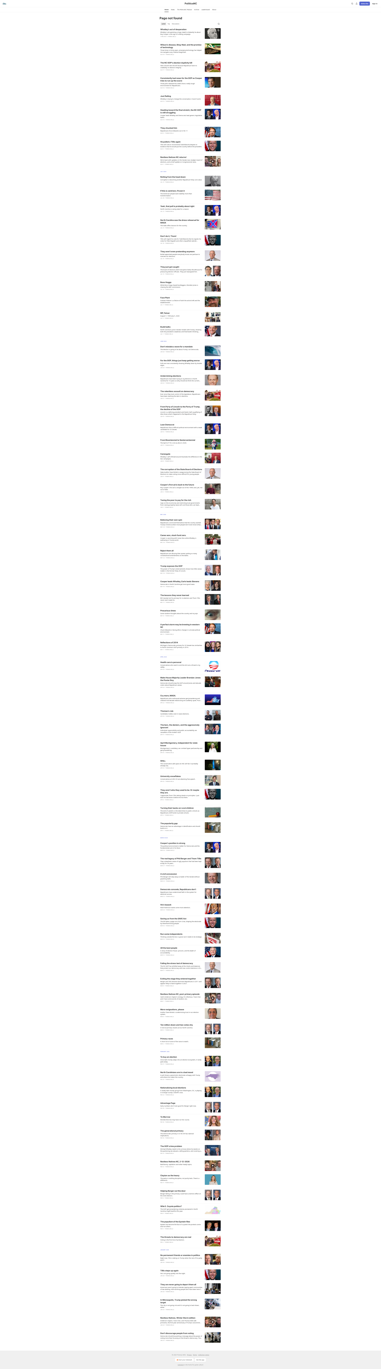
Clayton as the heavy (169, 1175)
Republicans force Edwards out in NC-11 (174, 131)
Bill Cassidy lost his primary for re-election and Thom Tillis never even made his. (180, 599)
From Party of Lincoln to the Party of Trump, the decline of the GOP (180, 408)
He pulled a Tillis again (170, 142)
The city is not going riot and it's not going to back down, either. (179, 1306)
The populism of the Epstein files (175, 1222)
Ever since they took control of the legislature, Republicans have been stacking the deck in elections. (180, 395)
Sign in (374, 4)
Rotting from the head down (173, 177)
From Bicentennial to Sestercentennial (177, 440)
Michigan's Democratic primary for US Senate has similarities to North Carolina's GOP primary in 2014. (181, 646)
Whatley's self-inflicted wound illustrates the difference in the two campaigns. (181, 458)
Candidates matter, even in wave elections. (174, 714)
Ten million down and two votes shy (176, 1025)
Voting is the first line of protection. (172, 1240)
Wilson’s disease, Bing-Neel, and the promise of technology (180, 46)
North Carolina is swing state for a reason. (174, 209)
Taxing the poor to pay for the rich (175, 500)
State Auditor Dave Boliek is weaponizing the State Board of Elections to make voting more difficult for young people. (180, 473)
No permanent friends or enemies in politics (180, 1255)
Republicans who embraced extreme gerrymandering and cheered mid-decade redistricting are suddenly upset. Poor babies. (180, 699)
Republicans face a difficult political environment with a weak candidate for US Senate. (181, 428)
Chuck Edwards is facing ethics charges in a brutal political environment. (180, 631)
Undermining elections (170, 376)
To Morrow (165, 1117)
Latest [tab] (164, 24)
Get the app (200, 1360)
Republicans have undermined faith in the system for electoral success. (178, 893)
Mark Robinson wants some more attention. (175, 907)
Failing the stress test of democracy (176, 963)
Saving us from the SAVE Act (173, 919)
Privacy (189, 1355)
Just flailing (165, 96)
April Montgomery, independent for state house (178, 744)
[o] (213, 161)
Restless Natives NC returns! (173, 157)
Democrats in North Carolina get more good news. (177, 584)
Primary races (166, 1039)
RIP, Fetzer (165, 313)
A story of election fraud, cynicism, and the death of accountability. (178, 952)
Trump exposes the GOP (171, 566)
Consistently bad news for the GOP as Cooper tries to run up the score (181, 79)
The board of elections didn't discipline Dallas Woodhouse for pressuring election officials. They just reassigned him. (181, 271)
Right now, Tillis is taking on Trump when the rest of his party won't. (181, 1259)
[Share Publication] (357, 4)
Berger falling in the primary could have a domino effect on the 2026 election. (180, 1195)
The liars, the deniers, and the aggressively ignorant (179, 726)
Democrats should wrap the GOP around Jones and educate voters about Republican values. (180, 684)
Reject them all (167, 551)
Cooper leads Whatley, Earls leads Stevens (179, 581)
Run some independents (171, 934)
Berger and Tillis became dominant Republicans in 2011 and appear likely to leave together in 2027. (181, 982)
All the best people (168, 948)
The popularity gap (169, 823)
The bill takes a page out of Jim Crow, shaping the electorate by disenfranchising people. (180, 922)
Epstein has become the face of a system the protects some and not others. (180, 1225)
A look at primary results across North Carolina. (176, 1028)
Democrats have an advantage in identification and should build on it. (180, 827)
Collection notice (203, 1355)
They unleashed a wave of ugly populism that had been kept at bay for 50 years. (180, 862)
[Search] (352, 4)
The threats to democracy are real (175, 1237)
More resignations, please (172, 1009)
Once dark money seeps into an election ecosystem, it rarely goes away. (180, 1061)
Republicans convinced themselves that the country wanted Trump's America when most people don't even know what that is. (180, 524)
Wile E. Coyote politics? (171, 1206)
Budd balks (165, 327)
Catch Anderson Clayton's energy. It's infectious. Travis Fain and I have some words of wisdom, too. (180, 998)
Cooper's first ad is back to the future (177, 485)
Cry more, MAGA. (168, 696)
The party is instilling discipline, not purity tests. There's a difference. (179, 1179)
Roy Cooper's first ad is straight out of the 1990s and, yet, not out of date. (181, 488)
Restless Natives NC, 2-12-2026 (175, 1161)
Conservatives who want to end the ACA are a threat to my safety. (180, 666)
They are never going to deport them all (178, 1284)
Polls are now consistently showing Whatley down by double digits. (181, 364)
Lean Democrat (167, 425)
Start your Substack (185, 1360)
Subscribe (364, 4)
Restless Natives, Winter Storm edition (177, 1318)
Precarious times (168, 611)
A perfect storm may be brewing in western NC (180, 625)
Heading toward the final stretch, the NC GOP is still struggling (180, 111)
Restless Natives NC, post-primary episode (180, 994)
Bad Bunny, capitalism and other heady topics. (176, 1164)
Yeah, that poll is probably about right (177, 206)
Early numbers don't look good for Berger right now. (178, 1106)
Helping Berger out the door (173, 1191)
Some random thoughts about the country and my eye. (179, 613)
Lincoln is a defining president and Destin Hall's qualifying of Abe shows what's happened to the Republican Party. (181, 413)
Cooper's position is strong (172, 843)
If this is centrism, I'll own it (172, 191)
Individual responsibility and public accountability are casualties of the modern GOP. (178, 731)
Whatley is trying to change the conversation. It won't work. (180, 99)
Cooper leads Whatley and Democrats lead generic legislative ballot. (181, 116)
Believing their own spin (171, 520)
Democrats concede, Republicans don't (178, 889)
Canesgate (165, 454)
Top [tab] (169, 24)
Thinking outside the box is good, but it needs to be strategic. (181, 937)
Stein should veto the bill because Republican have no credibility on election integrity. (178, 67)
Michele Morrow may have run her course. (175, 1120)
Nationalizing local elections (173, 1088)
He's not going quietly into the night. (172, 1273)
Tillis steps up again (169, 1271)
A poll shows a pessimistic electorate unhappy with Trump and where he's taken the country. (180, 1076)
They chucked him (168, 128)
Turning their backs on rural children (177, 808)
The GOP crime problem (171, 1146)
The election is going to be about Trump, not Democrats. (179, 349)
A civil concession (168, 874)
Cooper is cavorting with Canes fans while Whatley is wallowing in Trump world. (178, 539)
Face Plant (165, 298)
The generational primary (171, 1131)
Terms (195, 1355)
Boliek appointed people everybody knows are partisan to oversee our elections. (180, 255)
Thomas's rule (166, 711)
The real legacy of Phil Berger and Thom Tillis (180, 858)
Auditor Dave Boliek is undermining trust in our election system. (179, 1013)
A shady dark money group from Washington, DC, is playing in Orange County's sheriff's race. (181, 1091)
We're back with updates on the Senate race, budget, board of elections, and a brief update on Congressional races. (181, 161)
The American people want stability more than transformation (176, 195)
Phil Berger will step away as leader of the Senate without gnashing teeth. (180, 878)
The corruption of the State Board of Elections (181, 469)
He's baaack (165, 905)
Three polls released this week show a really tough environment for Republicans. (177, 84)
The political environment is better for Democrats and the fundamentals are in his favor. (180, 847)
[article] (190, 34)
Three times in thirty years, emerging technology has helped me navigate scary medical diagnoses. (181, 51)
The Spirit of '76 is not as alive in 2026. (173, 443)
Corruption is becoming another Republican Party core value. (181, 180)
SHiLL (163, 761)
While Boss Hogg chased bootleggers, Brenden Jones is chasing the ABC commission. (179, 286)
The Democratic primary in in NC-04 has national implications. (177, 1135)
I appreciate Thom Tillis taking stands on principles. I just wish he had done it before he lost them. (179, 796)
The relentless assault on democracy (177, 391)
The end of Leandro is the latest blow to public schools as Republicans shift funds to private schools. (179, 812)
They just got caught (169, 267)
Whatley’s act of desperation (173, 29)
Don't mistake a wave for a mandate (176, 347)
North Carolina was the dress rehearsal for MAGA (179, 221)
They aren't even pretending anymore (177, 251)
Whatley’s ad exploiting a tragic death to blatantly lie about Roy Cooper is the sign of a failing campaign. (180, 33)
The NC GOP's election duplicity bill (176, 63)
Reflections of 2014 (169, 642)
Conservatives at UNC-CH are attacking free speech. (177, 779)
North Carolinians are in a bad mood (176, 1072)
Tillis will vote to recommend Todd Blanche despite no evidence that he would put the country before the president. (181, 146)
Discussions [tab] (175, 24)
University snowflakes (170, 776)
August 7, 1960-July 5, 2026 (169, 316)
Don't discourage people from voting (177, 1333)
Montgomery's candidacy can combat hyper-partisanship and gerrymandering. (181, 749)
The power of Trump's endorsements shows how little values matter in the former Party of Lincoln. (181, 570)
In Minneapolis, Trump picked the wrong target (178, 1301)
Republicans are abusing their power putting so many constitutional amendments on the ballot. (178, 554)
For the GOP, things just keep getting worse (180, 360)
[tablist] (170, 24)
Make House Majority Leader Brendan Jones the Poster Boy (180, 679)
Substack (181, 1365)
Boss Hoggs (165, 282)
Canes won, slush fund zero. (173, 535)
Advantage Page (167, 1103)
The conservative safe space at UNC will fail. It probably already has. (179, 765)
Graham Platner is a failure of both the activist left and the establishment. (180, 301)
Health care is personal (170, 662)
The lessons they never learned (174, 595)
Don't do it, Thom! (168, 236)
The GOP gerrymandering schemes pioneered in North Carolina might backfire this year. (179, 1210)
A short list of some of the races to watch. (174, 1041)
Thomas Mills (171, 36)
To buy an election (168, 1057)
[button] (166, 9)
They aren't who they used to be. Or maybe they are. (179, 791)
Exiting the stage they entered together (178, 979)
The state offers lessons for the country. (173, 225)
